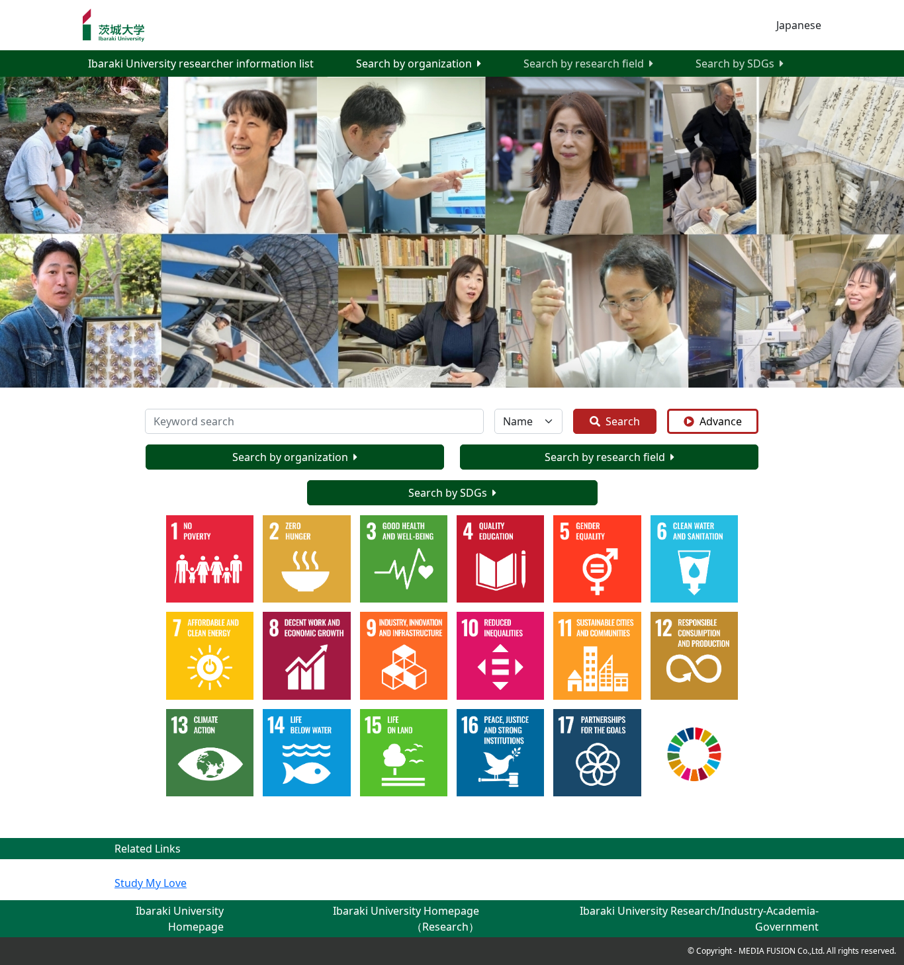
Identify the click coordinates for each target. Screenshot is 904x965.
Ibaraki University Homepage (180, 918)
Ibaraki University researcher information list (201, 63)
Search (623, 421)
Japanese (798, 25)
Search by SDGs (735, 63)
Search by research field (583, 63)
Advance (721, 421)
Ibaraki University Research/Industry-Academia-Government (699, 918)
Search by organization (414, 63)
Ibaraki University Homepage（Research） (406, 918)
